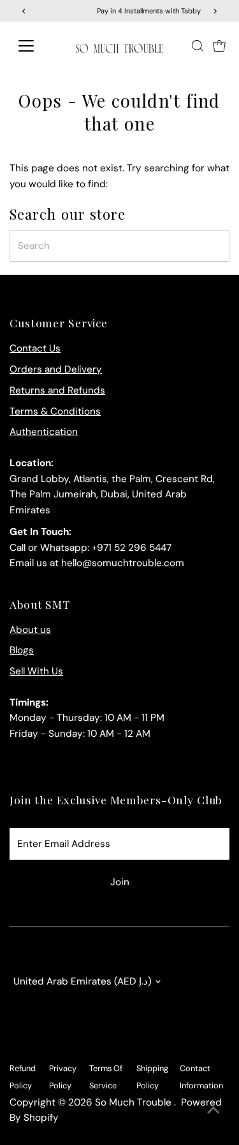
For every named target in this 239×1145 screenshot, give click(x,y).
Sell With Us (36, 671)
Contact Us (35, 348)
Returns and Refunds (57, 390)
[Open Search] (197, 46)
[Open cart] (219, 46)
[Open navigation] (36, 46)
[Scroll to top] (213, 1110)
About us (30, 629)
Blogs (22, 650)
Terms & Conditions (55, 411)
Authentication (44, 431)
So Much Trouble (134, 1102)
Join (119, 882)
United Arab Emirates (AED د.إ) (82, 981)
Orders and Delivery (56, 369)
